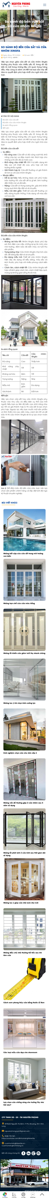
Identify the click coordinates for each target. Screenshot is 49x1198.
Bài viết (32, 31)
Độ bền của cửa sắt (10, 120)
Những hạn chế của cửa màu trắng (19, 603)
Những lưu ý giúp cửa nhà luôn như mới (20, 902)
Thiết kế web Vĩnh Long (41, 1191)
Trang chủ (20, 31)
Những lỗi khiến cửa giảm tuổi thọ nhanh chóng (24, 653)
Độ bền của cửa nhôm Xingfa (14, 122)
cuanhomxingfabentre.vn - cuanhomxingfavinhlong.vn (14, 1144)
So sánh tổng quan (10, 125)
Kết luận (6, 128)
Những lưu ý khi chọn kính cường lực (19, 703)
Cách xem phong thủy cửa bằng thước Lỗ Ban (23, 1002)
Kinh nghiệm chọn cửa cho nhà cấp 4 (20, 753)
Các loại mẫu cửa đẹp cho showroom (20, 1052)
